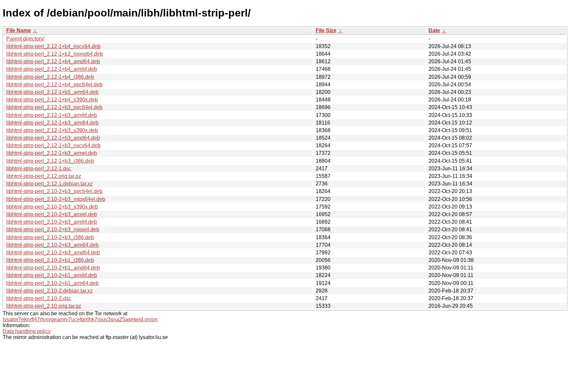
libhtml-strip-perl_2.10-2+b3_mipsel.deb (52, 229)
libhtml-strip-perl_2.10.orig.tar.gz (43, 306)
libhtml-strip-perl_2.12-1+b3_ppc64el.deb (54, 107)
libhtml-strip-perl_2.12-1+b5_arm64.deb (52, 92)
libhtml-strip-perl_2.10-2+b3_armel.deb (51, 214)
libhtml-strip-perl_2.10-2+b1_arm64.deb (52, 283)
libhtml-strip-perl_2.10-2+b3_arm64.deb (52, 245)
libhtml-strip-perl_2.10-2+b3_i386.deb (50, 237)
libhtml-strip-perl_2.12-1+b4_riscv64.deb (53, 46)
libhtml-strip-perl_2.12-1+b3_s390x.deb (52, 130)
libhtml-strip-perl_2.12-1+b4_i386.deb (50, 77)
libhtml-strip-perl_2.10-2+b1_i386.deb (50, 260)
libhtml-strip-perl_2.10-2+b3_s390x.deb (52, 207)
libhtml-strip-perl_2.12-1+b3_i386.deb (50, 161)
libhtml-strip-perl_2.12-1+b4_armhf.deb (51, 69)
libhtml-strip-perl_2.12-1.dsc (38, 168)
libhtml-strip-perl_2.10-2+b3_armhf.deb (51, 222)
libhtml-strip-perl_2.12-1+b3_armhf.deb (51, 115)
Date (434, 30)
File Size (326, 30)
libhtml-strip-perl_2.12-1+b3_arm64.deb (52, 123)
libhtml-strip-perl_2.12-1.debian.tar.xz (49, 183)
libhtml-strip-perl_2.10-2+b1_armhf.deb (51, 275)
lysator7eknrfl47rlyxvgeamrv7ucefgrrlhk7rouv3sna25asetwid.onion (80, 319)
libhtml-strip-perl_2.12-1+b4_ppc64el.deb (54, 84)
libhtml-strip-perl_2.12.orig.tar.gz (43, 176)
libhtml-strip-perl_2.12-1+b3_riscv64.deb (53, 145)
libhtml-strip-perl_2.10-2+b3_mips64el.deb (55, 199)
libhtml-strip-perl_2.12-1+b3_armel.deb (51, 153)
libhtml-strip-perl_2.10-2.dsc (38, 298)
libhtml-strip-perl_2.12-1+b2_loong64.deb (54, 54)
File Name (18, 30)
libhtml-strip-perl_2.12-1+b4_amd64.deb (53, 61)
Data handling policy (27, 331)
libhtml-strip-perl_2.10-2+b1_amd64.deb (53, 267)
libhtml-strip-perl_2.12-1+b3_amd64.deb (53, 138)
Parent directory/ (25, 39)
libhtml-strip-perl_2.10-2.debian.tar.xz (49, 291)
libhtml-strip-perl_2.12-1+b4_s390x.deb (52, 99)
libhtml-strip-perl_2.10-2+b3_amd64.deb (53, 252)
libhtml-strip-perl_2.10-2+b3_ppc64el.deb (54, 191)
